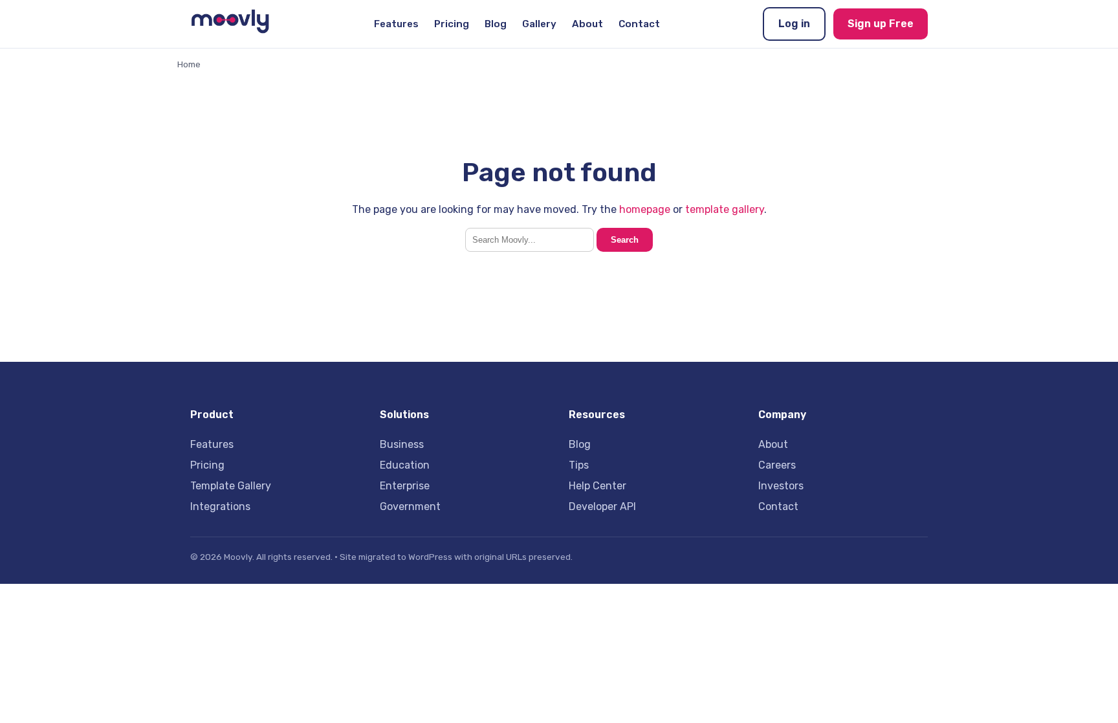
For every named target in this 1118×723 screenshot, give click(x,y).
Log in (794, 23)
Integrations (220, 506)
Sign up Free (881, 23)
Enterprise (405, 486)
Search (625, 240)
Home (189, 64)
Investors (781, 486)
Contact (639, 24)
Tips (579, 465)
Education (405, 465)
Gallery (539, 24)
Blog (496, 24)
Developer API (602, 506)
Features (396, 24)
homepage (644, 209)
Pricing (451, 24)
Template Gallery (230, 486)
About (587, 24)
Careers (777, 465)
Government (410, 506)
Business (402, 444)
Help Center (597, 486)
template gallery (724, 209)
